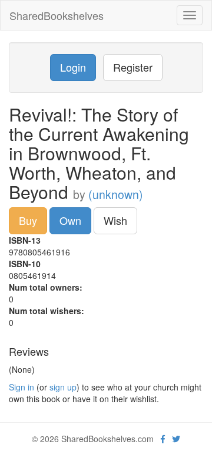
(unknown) (115, 194)
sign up (63, 387)
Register (133, 67)
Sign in (21, 387)
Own (70, 220)
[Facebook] (163, 438)
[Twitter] (176, 438)
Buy (28, 220)
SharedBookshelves (56, 15)
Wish (115, 220)
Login (73, 67)
